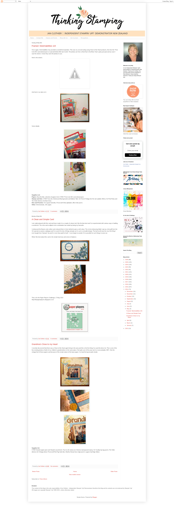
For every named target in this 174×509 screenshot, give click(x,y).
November (130, 294)
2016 (127, 284)
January (129, 325)
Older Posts (114, 471)
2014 (127, 289)
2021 (127, 272)
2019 (127, 277)
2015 (127, 287)
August (129, 301)
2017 (127, 282)
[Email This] (61, 211)
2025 (127, 262)
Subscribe (133, 155)
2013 (127, 328)
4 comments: (54, 338)
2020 (127, 274)
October (129, 296)
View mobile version (74, 474)
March (129, 323)
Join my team (74, 38)
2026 (127, 259)
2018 (127, 279)
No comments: (55, 466)
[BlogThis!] (63, 211)
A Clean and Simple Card (43, 219)
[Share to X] (64, 211)
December (130, 291)
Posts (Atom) (43, 479)
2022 (127, 269)
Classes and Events (51, 38)
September (130, 299)
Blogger (95, 497)
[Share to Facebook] (66, 211)
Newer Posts (35, 471)
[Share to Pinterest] (68, 211)
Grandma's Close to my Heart (45, 344)
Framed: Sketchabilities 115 (44, 46)
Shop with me (64, 38)
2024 (127, 264)
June (128, 306)
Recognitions (84, 38)
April (128, 320)
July (128, 303)
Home (32, 38)
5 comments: (54, 211)
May (128, 308)
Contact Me (39, 38)
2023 (127, 267)
